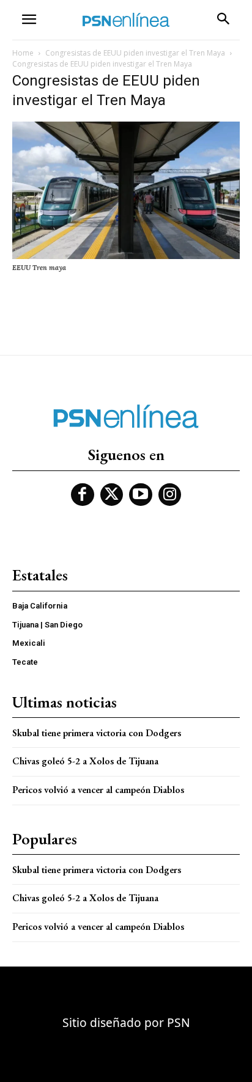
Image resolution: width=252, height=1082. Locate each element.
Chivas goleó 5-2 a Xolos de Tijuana (85, 761)
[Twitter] (112, 494)
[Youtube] (140, 494)
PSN (178, 1022)
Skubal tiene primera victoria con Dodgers (96, 732)
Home (23, 53)
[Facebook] (82, 494)
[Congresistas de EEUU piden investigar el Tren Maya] (126, 255)
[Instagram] (170, 494)
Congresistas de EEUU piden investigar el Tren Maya (135, 53)
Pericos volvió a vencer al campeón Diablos (98, 789)
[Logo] (126, 20)
